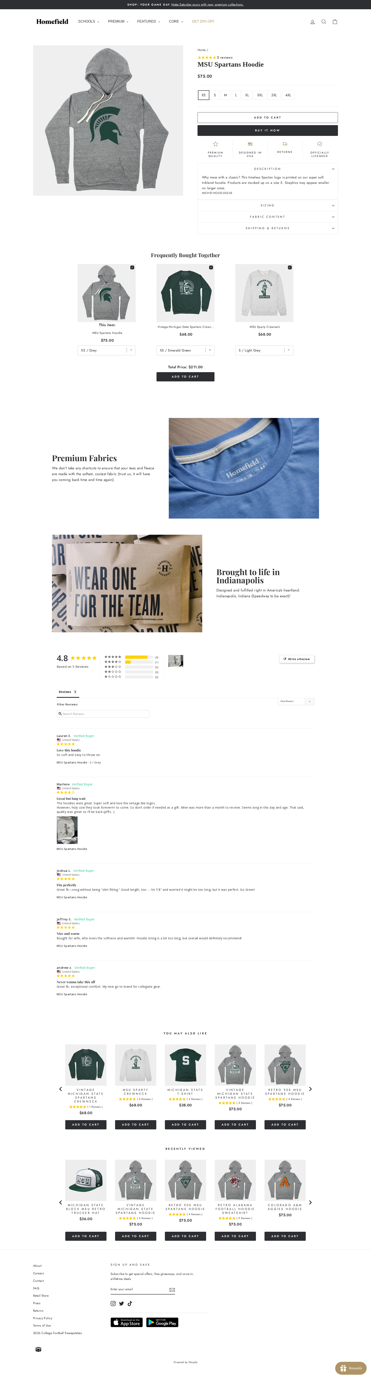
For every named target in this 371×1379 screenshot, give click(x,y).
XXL (260, 95)
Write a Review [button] (299, 659)
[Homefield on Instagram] (113, 1303)
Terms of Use (42, 1325)
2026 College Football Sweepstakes (57, 1333)
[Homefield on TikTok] (129, 1303)
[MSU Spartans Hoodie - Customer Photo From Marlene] (176, 661)
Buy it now (267, 130)
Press (36, 1303)
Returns (38, 1310)
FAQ (36, 1288)
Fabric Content (267, 217)
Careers (38, 1273)
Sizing (268, 205)
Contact (38, 1281)
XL (247, 95)
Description (267, 169)
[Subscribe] (172, 1289)
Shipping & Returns (268, 228)
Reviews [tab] (65, 692)
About (37, 1266)
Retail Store (41, 1295)
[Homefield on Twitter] (121, 1303)
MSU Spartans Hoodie (72, 762)
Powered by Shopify (186, 1362)
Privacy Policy (42, 1318)
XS (204, 95)
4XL (288, 95)
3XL (274, 95)
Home (202, 50)
